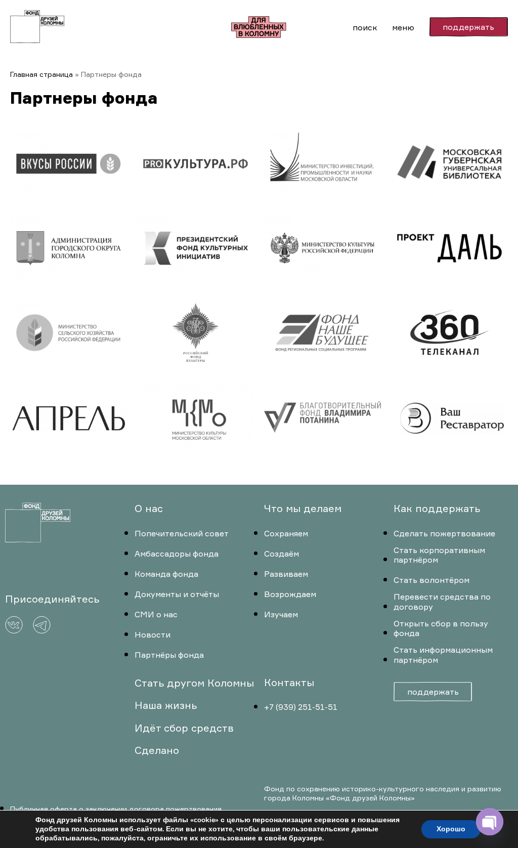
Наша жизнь (166, 705)
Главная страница (41, 74)
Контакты (289, 682)
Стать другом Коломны (194, 682)
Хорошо (451, 829)
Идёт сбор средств (184, 728)
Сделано (157, 750)
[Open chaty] (489, 821)
